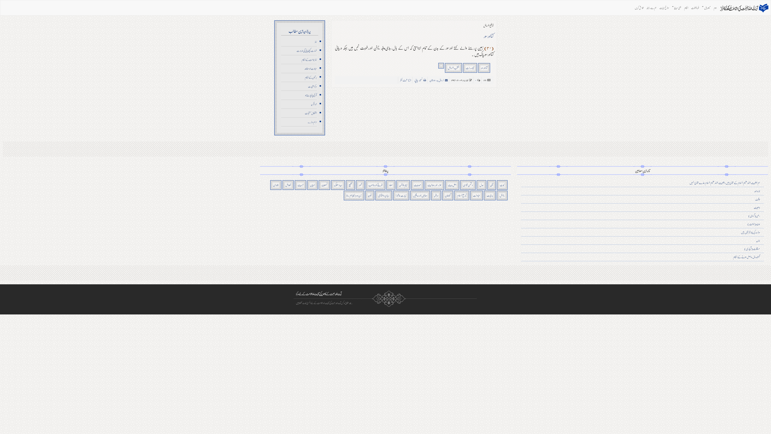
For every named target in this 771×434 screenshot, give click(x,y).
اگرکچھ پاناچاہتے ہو (311, 95)
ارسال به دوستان (436, 80)
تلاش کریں (639, 7)
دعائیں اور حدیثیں (420, 195)
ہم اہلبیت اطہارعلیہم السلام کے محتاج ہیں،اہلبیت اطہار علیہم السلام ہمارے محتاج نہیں (724, 182)
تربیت (300, 185)
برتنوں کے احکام (311, 77)
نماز (316, 42)
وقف (757, 199)
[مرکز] (744, 8)
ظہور (360, 185)
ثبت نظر (403, 80)
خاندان (276, 185)
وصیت (757, 207)
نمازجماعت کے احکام (309, 59)
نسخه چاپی (418, 80)
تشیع (350, 185)
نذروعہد (757, 191)
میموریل (707, 7)
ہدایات (490, 195)
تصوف (324, 185)
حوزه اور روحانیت (434, 185)
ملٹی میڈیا (677, 7)
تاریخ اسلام (461, 195)
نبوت (502, 185)
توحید (369, 195)
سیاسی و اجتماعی (383, 195)
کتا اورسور (484, 67)
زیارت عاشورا (401, 195)
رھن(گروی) (754, 215)
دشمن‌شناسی (468, 185)
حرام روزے (312, 122)
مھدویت (417, 185)
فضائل (288, 185)
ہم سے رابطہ (651, 7)
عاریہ (758, 240)
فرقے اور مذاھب (375, 185)
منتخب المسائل (453, 67)
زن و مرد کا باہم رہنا (354, 195)
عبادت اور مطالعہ (310, 68)
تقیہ (491, 185)
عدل (481, 185)
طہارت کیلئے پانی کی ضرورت (307, 50)
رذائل (502, 195)
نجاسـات (470, 67)
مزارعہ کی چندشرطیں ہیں (750, 232)
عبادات (476, 195)
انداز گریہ (314, 104)
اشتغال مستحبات (311, 113)
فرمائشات (695, 7)
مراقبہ (436, 195)
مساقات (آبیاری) (752, 248)
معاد (391, 185)
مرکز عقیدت (312, 86)
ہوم (715, 7)
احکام (686, 7)
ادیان (312, 185)
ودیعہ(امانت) (754, 224)
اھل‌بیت (452, 185)
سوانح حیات (664, 7)
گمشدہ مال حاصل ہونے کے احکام (746, 257)
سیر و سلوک (338, 185)
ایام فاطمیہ (403, 185)
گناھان (447, 195)
